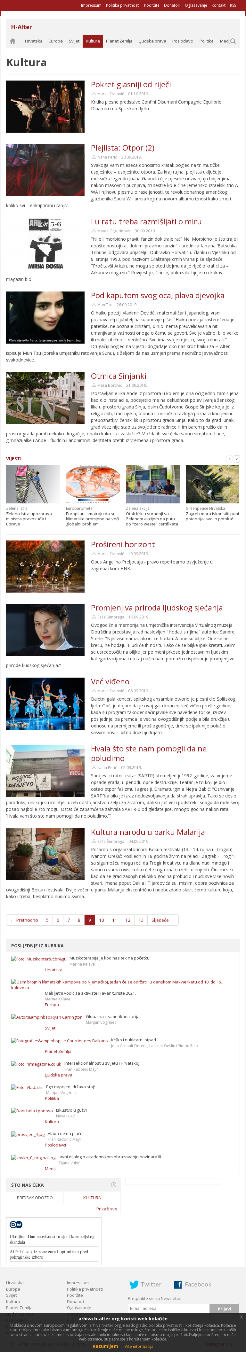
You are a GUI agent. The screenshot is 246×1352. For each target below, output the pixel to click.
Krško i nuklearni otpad (133, 1040)
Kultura (93, 41)
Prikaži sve (106, 1209)
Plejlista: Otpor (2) (122, 147)
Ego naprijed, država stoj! (70, 1087)
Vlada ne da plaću (65, 1133)
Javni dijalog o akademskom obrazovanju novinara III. (110, 1157)
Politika (207, 41)
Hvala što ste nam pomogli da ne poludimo (149, 753)
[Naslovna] (12, 41)
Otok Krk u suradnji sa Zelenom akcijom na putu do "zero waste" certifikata (152, 518)
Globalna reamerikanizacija (113, 1016)
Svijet (74, 41)
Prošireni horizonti (124, 544)
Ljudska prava (152, 41)
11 (114, 920)
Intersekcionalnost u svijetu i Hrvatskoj (101, 1063)
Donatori (172, 5)
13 (141, 920)
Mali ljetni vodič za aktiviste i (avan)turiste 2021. (90, 993)
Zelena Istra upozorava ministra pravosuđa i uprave (29, 518)
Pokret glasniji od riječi (131, 84)
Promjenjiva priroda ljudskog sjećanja (157, 607)
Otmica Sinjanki (118, 375)
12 (127, 920)
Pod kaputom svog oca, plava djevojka (158, 295)
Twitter (151, 1284)
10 (101, 920)
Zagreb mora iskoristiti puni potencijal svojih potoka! (212, 516)
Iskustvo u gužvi (71, 1110)
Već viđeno (110, 681)
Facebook (198, 1284)
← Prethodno (24, 920)
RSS (233, 5)
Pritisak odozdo (35, 1197)
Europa (56, 41)
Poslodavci (182, 41)
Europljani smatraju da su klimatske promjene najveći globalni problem (92, 518)
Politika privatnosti (123, 5)
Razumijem (105, 1346)
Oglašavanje (196, 5)
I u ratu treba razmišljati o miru (146, 221)
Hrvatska (34, 41)
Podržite (152, 5)
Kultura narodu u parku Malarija (148, 832)
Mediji (226, 41)
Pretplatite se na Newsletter (155, 1298)
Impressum (91, 5)
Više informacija (139, 1346)
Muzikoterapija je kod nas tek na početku (110, 958)
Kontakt (219, 5)
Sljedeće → (163, 920)
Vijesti (13, 458)
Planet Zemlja (119, 41)
